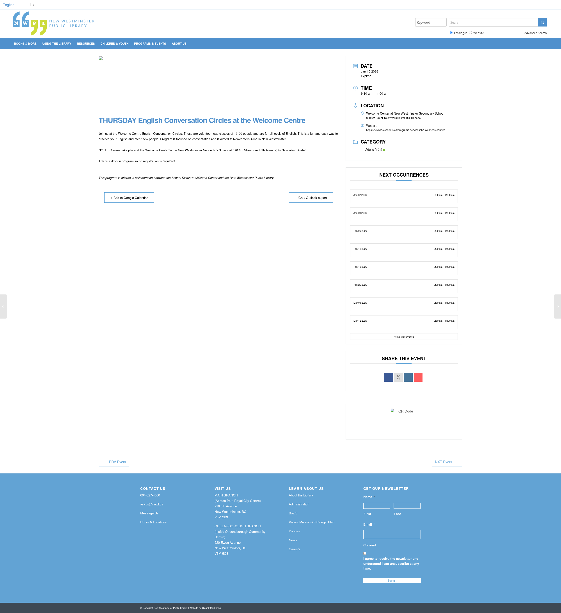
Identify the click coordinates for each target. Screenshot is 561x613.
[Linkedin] (408, 377)
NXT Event (443, 461)
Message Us (149, 513)
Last (397, 513)
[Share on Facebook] (388, 377)
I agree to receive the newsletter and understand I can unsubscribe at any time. (391, 563)
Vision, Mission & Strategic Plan (311, 522)
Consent (369, 545)
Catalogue (460, 33)
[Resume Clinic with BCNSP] (557, 306)
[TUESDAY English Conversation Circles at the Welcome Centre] (3, 306)
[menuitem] (25, 43)
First (367, 513)
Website (478, 33)
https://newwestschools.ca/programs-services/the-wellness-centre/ (405, 130)
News (293, 540)
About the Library (301, 495)
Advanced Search (535, 33)
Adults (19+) (373, 149)
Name (369, 497)
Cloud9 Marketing (211, 607)
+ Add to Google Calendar (129, 197)
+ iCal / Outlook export (311, 197)
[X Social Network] (398, 377)
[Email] (418, 377)
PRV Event (117, 461)
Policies (294, 531)
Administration (299, 504)
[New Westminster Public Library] (53, 23)
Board (293, 513)
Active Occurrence (404, 336)
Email (369, 524)
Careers (294, 549)
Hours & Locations (153, 522)
